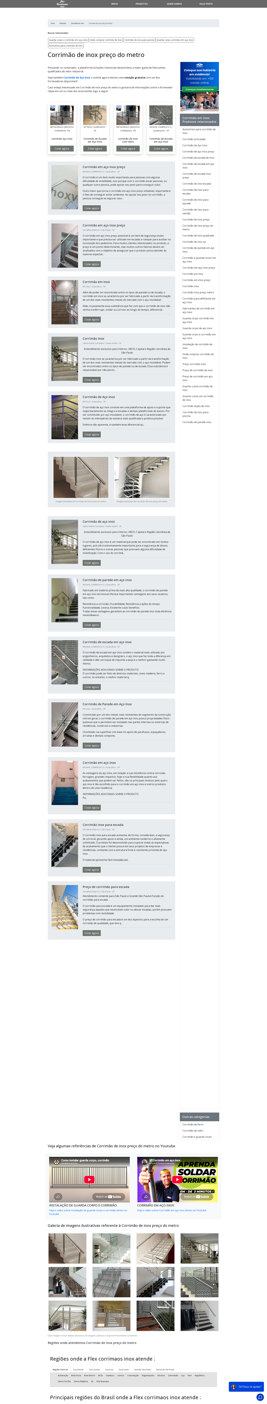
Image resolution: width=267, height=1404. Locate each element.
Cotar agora (62, 148)
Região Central (60, 1369)
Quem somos (174, 3)
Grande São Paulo (142, 1369)
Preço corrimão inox (194, 364)
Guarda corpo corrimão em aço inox (175, 39)
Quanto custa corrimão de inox (197, 388)
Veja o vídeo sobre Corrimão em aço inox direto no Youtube (171, 1210)
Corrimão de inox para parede (195, 201)
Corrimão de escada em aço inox (198, 165)
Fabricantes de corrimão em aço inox (198, 310)
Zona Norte (78, 1369)
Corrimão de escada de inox (198, 157)
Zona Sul (109, 1369)
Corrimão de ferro (192, 1124)
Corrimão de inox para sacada (195, 211)
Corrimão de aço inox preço (198, 151)
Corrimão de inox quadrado (198, 235)
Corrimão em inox (192, 274)
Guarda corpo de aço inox (197, 328)
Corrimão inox (190, 286)
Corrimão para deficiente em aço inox (198, 300)
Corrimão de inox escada (196, 183)
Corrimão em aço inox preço (198, 267)
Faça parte (206, 3)
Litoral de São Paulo (165, 1369)
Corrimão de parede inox (196, 422)
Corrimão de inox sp (194, 241)
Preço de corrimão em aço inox (197, 378)
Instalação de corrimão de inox (197, 346)
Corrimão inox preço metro (198, 292)
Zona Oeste (94, 1369)
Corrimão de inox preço (196, 219)
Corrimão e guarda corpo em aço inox (199, 259)
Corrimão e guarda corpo (197, 1136)
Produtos (142, 3)
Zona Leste (124, 1369)
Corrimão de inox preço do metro (197, 227)
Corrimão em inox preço (196, 280)
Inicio (114, 3)
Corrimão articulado (194, 139)
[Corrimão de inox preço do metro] (62, 115)
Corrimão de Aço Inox (77, 77)
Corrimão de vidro (192, 1130)
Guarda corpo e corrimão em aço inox (68, 39)
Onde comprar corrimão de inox (106, 39)
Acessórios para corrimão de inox (66, 45)
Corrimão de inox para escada (195, 191)
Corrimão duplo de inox (196, 406)
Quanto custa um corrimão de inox (198, 398)
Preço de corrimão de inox (197, 370)
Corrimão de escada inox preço (196, 175)
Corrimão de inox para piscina (139, 39)
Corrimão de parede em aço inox (198, 249)
